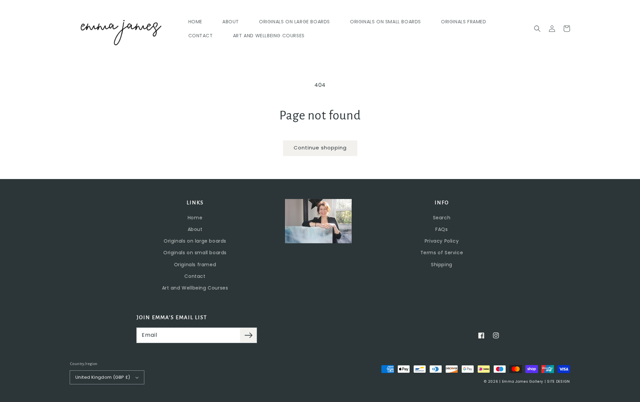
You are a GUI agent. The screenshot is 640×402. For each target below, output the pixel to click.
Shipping (441, 264)
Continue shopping (320, 147)
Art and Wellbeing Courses (195, 288)
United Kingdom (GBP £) (102, 377)
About (195, 229)
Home (195, 217)
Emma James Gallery (523, 381)
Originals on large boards (195, 241)
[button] (537, 28)
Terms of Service (441, 252)
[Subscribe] (248, 335)
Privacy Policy (442, 241)
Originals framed (195, 264)
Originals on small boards (195, 252)
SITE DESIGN (558, 381)
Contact (194, 276)
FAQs (441, 229)
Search (442, 217)
